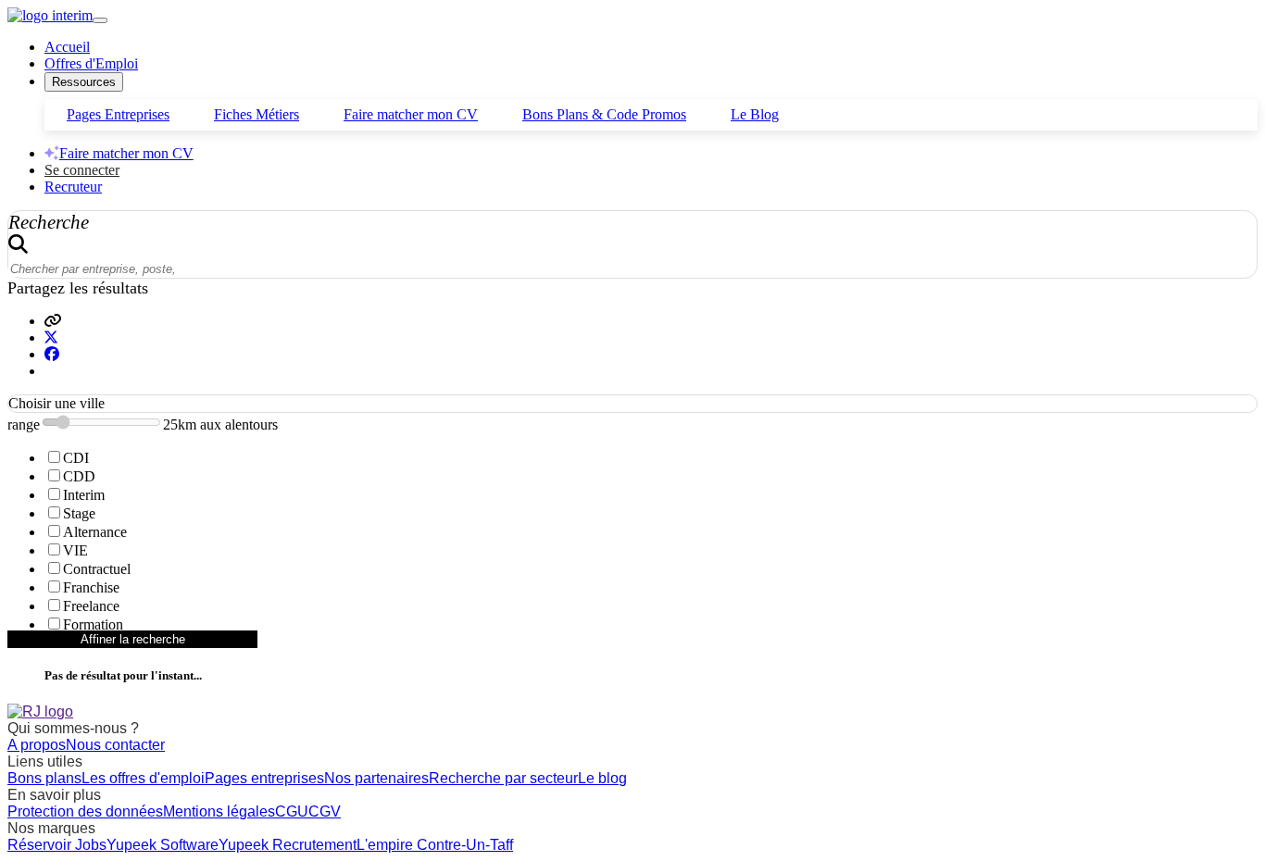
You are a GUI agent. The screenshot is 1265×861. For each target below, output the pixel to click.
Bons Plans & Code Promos (604, 114)
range (23, 424)
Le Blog (755, 114)
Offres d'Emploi (91, 63)
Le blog (602, 778)
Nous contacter (115, 745)
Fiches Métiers (256, 114)
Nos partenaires (376, 778)
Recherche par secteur (503, 778)
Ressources (84, 82)
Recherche (48, 221)
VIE (75, 550)
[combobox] (632, 404)
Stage (79, 513)
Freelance (91, 606)
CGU (291, 811)
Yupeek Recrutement (288, 845)
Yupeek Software (162, 845)
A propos (36, 745)
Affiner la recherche (133, 639)
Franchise (91, 587)
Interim (84, 495)
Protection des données (85, 811)
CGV (324, 811)
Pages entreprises (264, 778)
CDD (79, 476)
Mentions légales (219, 811)
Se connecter (81, 170)
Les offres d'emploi (143, 778)
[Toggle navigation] (100, 20)
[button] (52, 321)
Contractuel (97, 569)
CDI (76, 458)
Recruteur (73, 186)
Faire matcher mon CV (411, 114)
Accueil (67, 47)
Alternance (95, 532)
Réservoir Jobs (56, 845)
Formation (93, 624)
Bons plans (44, 778)
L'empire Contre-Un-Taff (435, 845)
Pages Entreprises (118, 114)
